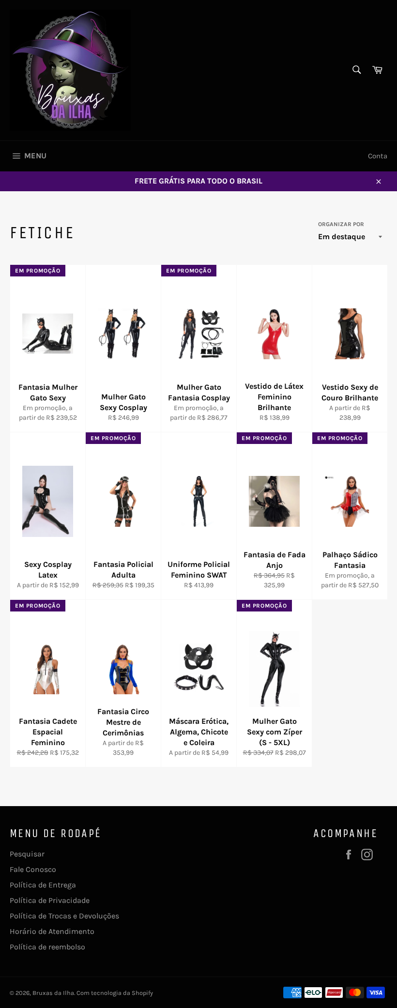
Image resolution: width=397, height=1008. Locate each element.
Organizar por (341, 224)
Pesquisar (27, 853)
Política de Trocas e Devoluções (64, 915)
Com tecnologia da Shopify (114, 992)
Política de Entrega (43, 884)
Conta (377, 156)
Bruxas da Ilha (53, 992)
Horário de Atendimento (52, 931)
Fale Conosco (33, 869)
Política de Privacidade (50, 900)
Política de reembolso (47, 946)
